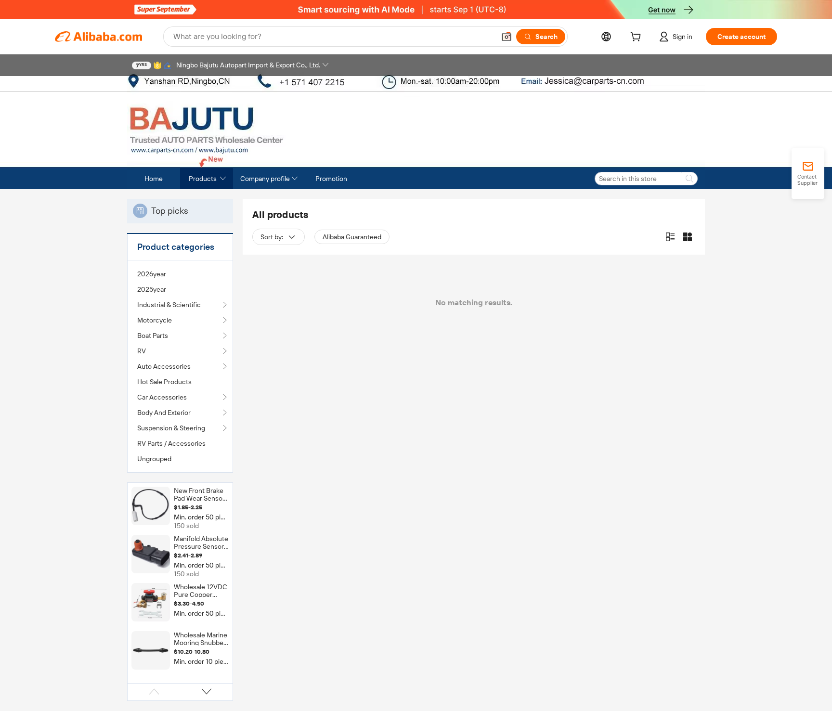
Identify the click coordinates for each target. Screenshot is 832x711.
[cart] (637, 38)
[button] (506, 36)
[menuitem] (180, 274)
